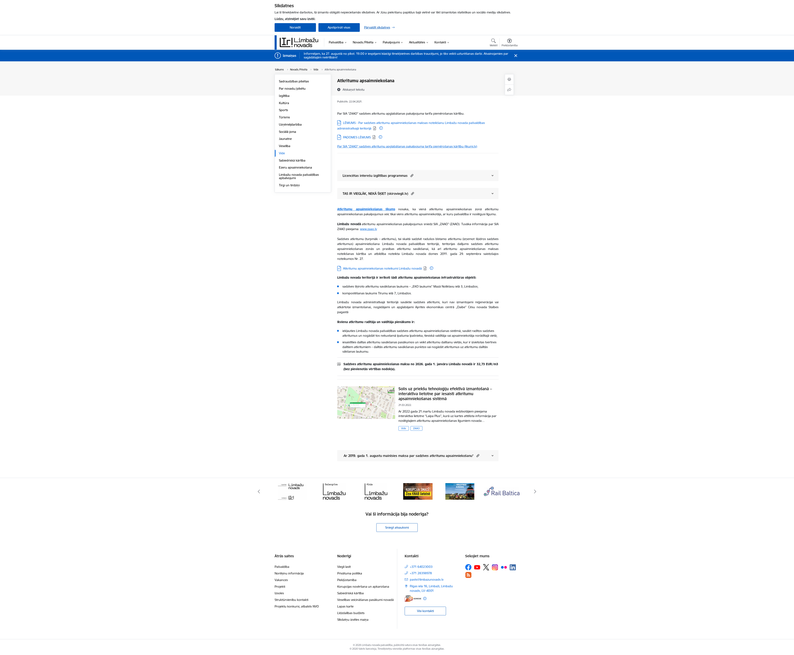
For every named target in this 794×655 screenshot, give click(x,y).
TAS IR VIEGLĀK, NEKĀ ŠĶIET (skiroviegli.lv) (375, 193)
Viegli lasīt (344, 567)
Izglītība (284, 96)
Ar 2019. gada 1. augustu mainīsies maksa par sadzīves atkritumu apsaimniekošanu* (408, 456)
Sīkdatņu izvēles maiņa (352, 620)
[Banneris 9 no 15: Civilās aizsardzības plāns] (459, 491)
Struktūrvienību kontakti (291, 600)
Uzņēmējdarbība (290, 124)
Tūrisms (284, 117)
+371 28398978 (421, 573)
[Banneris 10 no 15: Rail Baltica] (501, 491)
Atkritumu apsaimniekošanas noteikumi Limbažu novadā (382, 268)
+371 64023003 (421, 567)
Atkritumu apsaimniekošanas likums (366, 209)
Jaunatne (285, 139)
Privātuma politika (349, 573)
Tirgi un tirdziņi (289, 185)
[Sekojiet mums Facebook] (468, 567)
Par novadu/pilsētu (292, 88)
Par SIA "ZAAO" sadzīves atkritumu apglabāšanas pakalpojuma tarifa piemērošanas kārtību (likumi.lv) (407, 146)
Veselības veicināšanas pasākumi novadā (365, 600)
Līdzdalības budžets (351, 613)
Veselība (284, 146)
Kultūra (284, 103)
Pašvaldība (282, 567)
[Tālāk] (535, 491)
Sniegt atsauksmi (397, 527)
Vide (282, 153)
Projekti (280, 586)
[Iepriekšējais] (258, 491)
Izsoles (279, 593)
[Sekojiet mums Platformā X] (486, 567)
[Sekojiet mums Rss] (468, 575)
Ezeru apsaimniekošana (295, 167)
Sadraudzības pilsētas (294, 81)
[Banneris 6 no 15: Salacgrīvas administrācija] (334, 491)
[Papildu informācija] (381, 128)
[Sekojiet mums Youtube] (477, 567)
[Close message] (515, 55)
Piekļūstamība (346, 580)
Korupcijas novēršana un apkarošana (363, 586)
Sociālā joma (287, 132)
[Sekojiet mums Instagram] (495, 567)
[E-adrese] (413, 598)
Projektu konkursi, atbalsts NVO (297, 606)
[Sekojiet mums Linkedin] (513, 567)
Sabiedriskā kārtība (292, 160)
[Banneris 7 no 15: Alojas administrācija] (376, 491)
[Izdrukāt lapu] (509, 79)
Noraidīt (295, 27)
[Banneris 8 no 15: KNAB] (418, 491)
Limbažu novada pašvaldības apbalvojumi (299, 176)
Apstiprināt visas (339, 27)
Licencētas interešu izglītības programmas (375, 176)
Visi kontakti (425, 611)
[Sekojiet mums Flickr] (504, 567)
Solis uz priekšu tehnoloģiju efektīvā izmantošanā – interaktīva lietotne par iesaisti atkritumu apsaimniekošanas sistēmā (445, 393)
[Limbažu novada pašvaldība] (300, 42)
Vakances (281, 580)
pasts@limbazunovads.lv (427, 579)
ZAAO (416, 428)
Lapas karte (345, 606)
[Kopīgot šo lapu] (509, 90)
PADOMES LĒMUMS (357, 137)
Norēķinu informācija (289, 573)
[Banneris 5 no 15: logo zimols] (292, 491)
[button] (411, 175)
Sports (283, 110)
